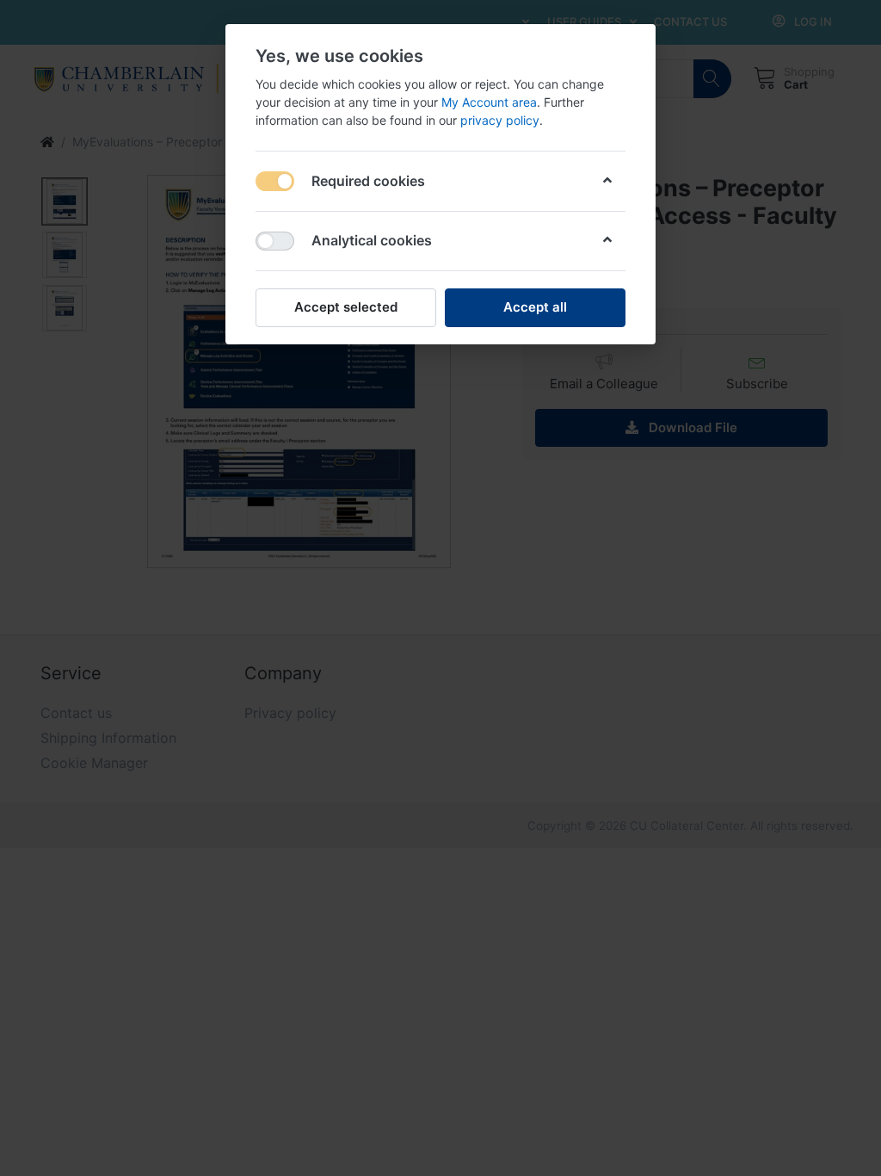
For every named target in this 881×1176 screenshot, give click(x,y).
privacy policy (499, 120)
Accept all (535, 307)
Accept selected (345, 307)
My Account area (489, 102)
